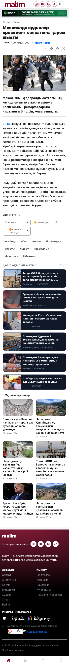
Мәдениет (8, 589)
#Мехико (29, 256)
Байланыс (43, 584)
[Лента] (43, 660)
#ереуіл (10, 248)
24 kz (7, 124)
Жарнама (42, 580)
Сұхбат (6, 594)
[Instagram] (36, 4)
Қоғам (6, 584)
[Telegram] (51, 48)
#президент (54, 241)
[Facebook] (48, 4)
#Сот (24, 241)
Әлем (16, 22)
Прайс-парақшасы (12, 650)
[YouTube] (42, 4)
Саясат (6, 574)
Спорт (6, 599)
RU (60, 4)
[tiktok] (56, 544)
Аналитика (9, 580)
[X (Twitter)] (63, 48)
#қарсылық (41, 248)
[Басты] (8, 660)
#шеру (24, 248)
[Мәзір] (25, 660)
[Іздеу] (60, 660)
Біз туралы (43, 574)
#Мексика (11, 256)
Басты (6, 22)
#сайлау (10, 241)
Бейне (6, 604)
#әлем (36, 241)
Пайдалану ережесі (49, 594)
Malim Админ (43, 42)
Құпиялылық (44, 589)
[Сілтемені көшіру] (45, 48)
